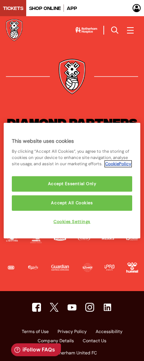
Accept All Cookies (72, 203)
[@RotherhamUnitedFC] (72, 307)
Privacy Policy (72, 332)
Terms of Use (35, 332)
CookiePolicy (118, 164)
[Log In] (136, 8)
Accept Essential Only (72, 184)
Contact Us (94, 341)
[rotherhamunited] (36, 307)
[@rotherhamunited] (89, 307)
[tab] (13, 8)
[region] (72, 180)
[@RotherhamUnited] (54, 307)
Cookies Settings (72, 221)
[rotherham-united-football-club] (107, 307)
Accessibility (109, 332)
